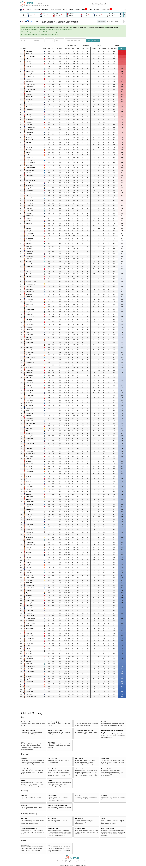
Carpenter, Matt (29, 314)
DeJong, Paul (29, 231)
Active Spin (78, 795)
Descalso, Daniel (30, 501)
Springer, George (30, 188)
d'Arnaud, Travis (29, 307)
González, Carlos (30, 436)
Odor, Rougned (29, 405)
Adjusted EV (51, 742)
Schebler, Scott (29, 157)
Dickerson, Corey (30, 291)
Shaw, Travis (29, 312)
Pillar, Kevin (28, 557)
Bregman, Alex (29, 469)
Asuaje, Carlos (29, 669)
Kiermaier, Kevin (29, 464)
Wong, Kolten (29, 595)
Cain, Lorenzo (29, 560)
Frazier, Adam (29, 653)
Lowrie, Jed (28, 377)
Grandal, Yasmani (30, 342)
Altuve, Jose (29, 302)
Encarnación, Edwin (30, 180)
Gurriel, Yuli (28, 547)
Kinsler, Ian (28, 446)
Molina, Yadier (29, 337)
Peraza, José (29, 656)
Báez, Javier (29, 276)
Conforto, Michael (30, 127)
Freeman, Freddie (30, 71)
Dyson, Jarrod (29, 663)
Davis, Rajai (28, 648)
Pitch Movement (52, 795)
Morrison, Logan (30, 107)
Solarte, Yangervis (30, 517)
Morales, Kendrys (30, 140)
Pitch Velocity (25, 795)
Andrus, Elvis (29, 494)
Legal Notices (79, 861)
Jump (103, 818)
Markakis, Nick (29, 575)
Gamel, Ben (28, 539)
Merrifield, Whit (29, 403)
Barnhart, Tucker (30, 641)
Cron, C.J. (28, 178)
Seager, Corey (29, 259)
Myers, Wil (28, 274)
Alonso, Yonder (29, 210)
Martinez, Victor (30, 410)
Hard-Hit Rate (74, 27)
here (57, 34)
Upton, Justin (29, 104)
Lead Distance (79, 818)
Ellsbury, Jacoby (30, 620)
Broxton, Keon (29, 238)
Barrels (68, 27)
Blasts (23, 780)
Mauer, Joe (28, 481)
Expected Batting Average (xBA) (84, 730)
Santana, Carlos (30, 279)
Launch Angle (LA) (100, 27)
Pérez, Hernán (29, 580)
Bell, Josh (28, 365)
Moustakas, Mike (30, 170)
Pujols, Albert (29, 393)
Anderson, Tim (29, 461)
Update (88, 40)
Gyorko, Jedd (29, 286)
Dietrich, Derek (29, 438)
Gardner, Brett (29, 562)
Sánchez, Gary (29, 102)
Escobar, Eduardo (30, 233)
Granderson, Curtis (30, 160)
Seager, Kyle (29, 208)
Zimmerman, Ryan (30, 84)
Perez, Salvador (29, 129)
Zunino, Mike (29, 117)
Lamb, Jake (28, 261)
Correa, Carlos (29, 203)
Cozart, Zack (29, 507)
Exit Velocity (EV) (82, 27)
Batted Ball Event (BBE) (55, 730)
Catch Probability (80, 828)
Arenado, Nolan (29, 205)
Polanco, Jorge (29, 610)
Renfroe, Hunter (29, 145)
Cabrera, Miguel (29, 132)
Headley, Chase (29, 519)
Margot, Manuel (29, 625)
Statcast (37, 27)
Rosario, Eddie (29, 266)
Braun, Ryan (28, 228)
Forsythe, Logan (30, 588)
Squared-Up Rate (106, 769)
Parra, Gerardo (29, 643)
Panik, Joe (28, 598)
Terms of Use (61, 861)
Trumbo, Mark (29, 339)
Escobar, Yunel (29, 441)
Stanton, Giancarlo (30, 56)
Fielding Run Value (53, 828)
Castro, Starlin (29, 486)
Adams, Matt (29, 124)
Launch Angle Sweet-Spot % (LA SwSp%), (57, 27)
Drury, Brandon (29, 474)
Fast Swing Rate (52, 758)
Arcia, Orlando (29, 537)
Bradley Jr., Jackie (30, 317)
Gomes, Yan (29, 458)
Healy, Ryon (28, 271)
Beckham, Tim (29, 226)
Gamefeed (37, 9)
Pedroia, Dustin (29, 681)
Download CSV (95, 40)
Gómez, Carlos (29, 299)
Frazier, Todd (29, 246)
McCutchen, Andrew (31, 281)
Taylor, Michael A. (30, 236)
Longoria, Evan (29, 420)
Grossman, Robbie (30, 618)
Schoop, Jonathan (30, 309)
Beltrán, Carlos (29, 496)
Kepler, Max (28, 550)
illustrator (29, 9)
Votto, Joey (29, 218)
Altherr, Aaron (29, 165)
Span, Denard (29, 567)
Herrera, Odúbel (29, 370)
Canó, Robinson (30, 324)
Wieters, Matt (29, 552)
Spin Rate (104, 795)
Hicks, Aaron (29, 319)
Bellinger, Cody (29, 119)
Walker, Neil (28, 499)
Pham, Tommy (29, 251)
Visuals (71, 9)
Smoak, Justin (29, 66)
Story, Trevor (29, 248)
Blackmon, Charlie (30, 215)
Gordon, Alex (29, 534)
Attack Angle (105, 758)
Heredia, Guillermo (30, 666)
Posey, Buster (29, 565)
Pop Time (24, 818)
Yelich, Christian (30, 334)
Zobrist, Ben (29, 484)
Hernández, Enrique (30, 357)
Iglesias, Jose (29, 676)
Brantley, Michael (30, 509)
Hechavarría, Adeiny (30, 585)
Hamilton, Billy (29, 691)
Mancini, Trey (29, 150)
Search (65, 9)
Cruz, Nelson (29, 69)
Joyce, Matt (29, 243)
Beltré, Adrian (29, 372)
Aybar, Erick (28, 661)
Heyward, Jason (30, 522)
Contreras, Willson (30, 162)
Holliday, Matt (29, 213)
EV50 (22, 742)
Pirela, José (29, 512)
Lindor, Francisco (30, 269)
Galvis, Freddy (29, 633)
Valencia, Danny (29, 451)
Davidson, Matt (29, 74)
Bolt (49, 845)
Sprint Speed (25, 845)
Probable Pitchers (56, 9)
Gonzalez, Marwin (30, 352)
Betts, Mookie (29, 466)
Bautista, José (29, 408)
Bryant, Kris (28, 221)
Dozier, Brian (29, 253)
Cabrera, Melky (29, 504)
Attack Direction (52, 769)
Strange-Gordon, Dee (31, 696)
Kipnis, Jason (29, 479)
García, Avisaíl (29, 200)
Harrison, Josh (29, 613)
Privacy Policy (70, 861)
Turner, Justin (29, 198)
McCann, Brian (29, 431)
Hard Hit (103, 722)
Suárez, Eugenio (30, 383)
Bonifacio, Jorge (30, 264)
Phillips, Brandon (30, 605)
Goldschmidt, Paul (30, 89)
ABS (90, 9)
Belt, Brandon (29, 155)
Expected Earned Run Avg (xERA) (58, 805)
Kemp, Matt (28, 152)
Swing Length (79, 758)
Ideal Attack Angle (26, 769)
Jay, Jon (28, 686)
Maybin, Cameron (30, 593)
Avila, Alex (28, 114)
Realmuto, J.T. (29, 350)
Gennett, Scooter (30, 362)
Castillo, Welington (30, 167)
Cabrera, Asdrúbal (30, 471)
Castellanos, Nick (30, 109)
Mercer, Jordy (29, 582)
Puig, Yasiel (28, 172)
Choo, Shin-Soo (29, 256)
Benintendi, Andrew (30, 423)
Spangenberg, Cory (30, 544)
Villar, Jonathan (29, 489)
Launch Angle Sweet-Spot (28, 730)
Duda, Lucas (29, 147)
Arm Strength (52, 818)
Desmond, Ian (29, 631)
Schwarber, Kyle (29, 86)
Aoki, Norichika (29, 684)
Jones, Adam (29, 327)
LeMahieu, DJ (29, 651)
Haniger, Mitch (29, 413)
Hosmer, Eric (29, 296)
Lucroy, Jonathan (30, 628)
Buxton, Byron (29, 476)
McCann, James (30, 289)
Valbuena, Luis (29, 175)
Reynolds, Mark (29, 329)
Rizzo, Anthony (29, 183)
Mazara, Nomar (29, 367)
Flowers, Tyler (29, 415)
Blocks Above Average (107, 828)
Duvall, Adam (29, 241)
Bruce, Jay (28, 142)
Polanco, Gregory (30, 542)
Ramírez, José (29, 418)
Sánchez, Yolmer (30, 577)
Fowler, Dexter (29, 388)
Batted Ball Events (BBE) (112, 27)
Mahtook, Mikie (29, 433)
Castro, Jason (29, 400)
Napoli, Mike (29, 79)
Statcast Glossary (32, 713)
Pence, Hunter (29, 380)
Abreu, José (29, 137)
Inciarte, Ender (29, 689)
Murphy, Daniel (29, 456)
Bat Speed (24, 758)
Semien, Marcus (30, 524)
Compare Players (80, 9)
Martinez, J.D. (29, 53)
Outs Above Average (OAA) (29, 828)
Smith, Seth (29, 345)
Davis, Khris (28, 61)
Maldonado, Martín (30, 453)
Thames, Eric (29, 223)
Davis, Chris (28, 195)
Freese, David (29, 428)
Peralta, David (29, 514)
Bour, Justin (29, 134)
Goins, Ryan (29, 590)
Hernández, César (30, 600)
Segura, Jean (29, 572)
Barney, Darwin (29, 694)
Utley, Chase (29, 527)
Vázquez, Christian (30, 623)
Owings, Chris (29, 570)
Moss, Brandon (29, 81)
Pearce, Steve (29, 332)
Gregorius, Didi (29, 529)
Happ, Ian (28, 112)
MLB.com (86, 861)
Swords (50, 780)
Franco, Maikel (29, 347)
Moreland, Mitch (30, 97)
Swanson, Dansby (30, 615)
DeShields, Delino (30, 636)
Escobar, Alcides (30, 638)
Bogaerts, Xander (30, 679)
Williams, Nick (29, 322)
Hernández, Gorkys (30, 674)
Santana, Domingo (30, 284)
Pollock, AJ (28, 385)
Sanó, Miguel (29, 94)
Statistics (96, 9)
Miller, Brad (28, 491)
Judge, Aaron (29, 51)
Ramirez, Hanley (30, 190)
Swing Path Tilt (79, 769)
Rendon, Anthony (30, 360)
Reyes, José (29, 608)
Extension (24, 805)
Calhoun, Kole (29, 448)
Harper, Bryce (29, 122)
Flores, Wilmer (29, 355)
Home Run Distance (91, 27)
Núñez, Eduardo (29, 658)
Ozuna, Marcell (29, 185)
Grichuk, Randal (29, 64)
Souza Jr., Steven (30, 193)
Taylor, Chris (29, 294)
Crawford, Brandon (30, 395)
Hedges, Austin (29, 390)
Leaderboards (107, 9)
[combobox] (108, 4)
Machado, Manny (30, 99)
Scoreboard (45, 9)
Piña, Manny (29, 555)
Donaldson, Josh (30, 76)
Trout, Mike (28, 91)
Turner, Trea (28, 426)
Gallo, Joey (28, 59)
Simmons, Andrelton (31, 603)
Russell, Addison (30, 443)
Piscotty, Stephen (30, 398)
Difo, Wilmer (29, 646)
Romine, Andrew (30, 671)
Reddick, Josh (29, 532)
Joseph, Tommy (30, 304)
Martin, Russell (29, 375)
